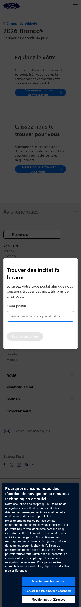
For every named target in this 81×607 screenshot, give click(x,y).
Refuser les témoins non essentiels (48, 590)
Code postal (16, 306)
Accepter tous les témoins (48, 581)
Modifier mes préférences (48, 599)
